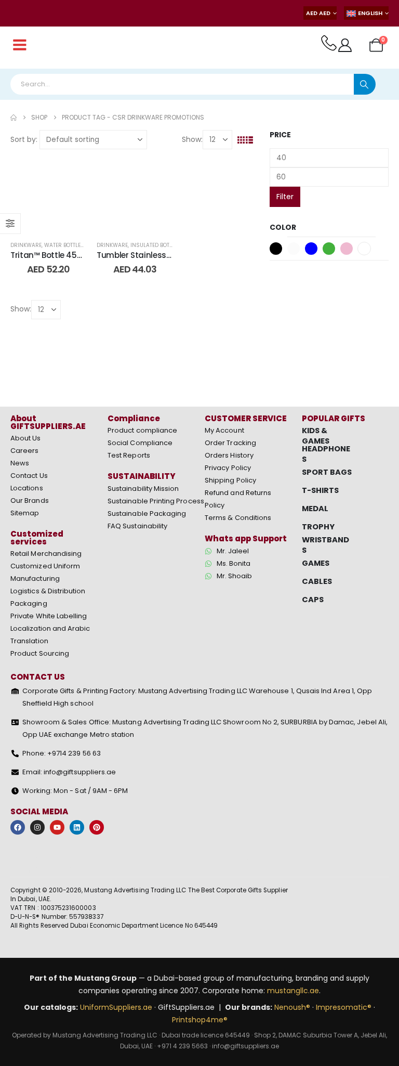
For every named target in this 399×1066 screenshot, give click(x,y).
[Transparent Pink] (346, 248)
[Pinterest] (96, 827)
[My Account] (345, 45)
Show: (192, 139)
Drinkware (26, 245)
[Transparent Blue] (311, 248)
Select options (56, 220)
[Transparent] (293, 248)
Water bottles (64, 245)
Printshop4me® (200, 1020)
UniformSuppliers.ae (116, 1007)
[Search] (365, 84)
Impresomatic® (343, 1007)
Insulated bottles (155, 245)
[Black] (276, 248)
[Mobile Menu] (19, 45)
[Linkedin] (77, 827)
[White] (364, 248)
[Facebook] (17, 827)
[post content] (48, 192)
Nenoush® (292, 1007)
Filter (285, 196)
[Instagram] (37, 827)
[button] (240, 140)
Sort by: (23, 139)
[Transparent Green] (329, 248)
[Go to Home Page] (13, 117)
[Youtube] (57, 827)
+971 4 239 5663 (182, 1046)
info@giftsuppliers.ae (245, 1046)
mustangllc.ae (293, 990)
